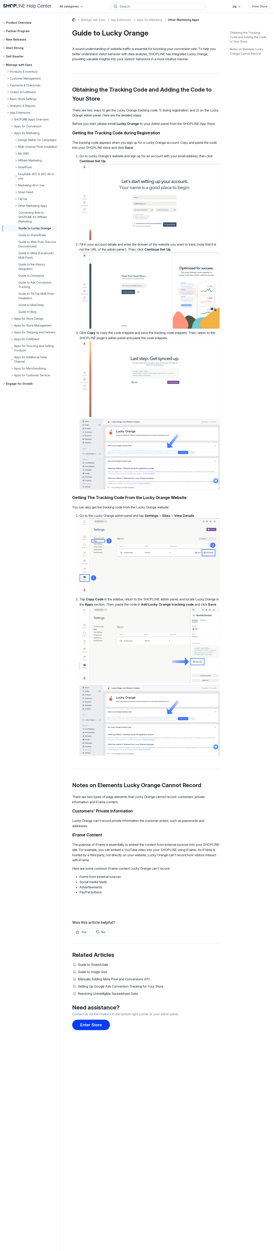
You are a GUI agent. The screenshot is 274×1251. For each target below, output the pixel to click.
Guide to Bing (27, 311)
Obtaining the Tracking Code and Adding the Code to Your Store (248, 37)
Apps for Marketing (149, 19)
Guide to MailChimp (31, 305)
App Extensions (121, 19)
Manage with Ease (93, 19)
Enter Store (259, 6)
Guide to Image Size (92, 972)
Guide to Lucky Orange (34, 228)
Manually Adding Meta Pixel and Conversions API (114, 979)
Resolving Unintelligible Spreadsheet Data (108, 994)
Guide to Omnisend (31, 275)
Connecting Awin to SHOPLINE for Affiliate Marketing (32, 217)
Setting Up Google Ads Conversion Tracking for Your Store (120, 986)
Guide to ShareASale (32, 235)
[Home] (27, 6)
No (103, 932)
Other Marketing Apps (183, 19)
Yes (83, 932)
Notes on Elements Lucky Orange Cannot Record (246, 51)
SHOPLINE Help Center (73, 20)
